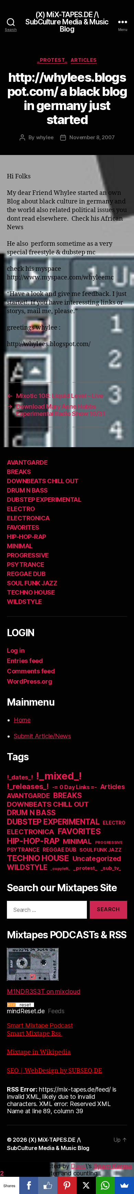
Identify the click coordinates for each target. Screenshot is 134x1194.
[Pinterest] (67, 1185)
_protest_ (52, 60)
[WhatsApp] (105, 1185)
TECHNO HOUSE (31, 592)
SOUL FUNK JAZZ (32, 583)
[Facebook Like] (47, 1185)
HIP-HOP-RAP (26, 536)
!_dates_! (20, 777)
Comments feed (31, 671)
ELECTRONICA (28, 518)
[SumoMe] (124, 1185)
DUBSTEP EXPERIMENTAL (44, 499)
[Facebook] (28, 1185)
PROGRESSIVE (28, 555)
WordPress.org (29, 681)
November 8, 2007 (91, 137)
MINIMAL (20, 546)
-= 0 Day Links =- (74, 787)
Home (22, 719)
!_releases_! (28, 786)
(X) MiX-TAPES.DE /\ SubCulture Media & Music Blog (66, 22)
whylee (44, 137)
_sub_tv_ (111, 868)
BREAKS (19, 471)
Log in (15, 650)
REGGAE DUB (26, 573)
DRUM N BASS (27, 490)
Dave (78, 1166)
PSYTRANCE (25, 564)
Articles (84, 60)
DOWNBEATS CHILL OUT (43, 481)
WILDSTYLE (24, 601)
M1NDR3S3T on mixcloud (43, 991)
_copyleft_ (60, 868)
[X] (86, 1185)
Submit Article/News (42, 736)
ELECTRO (21, 508)
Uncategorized (96, 858)
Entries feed (25, 660)
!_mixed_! (59, 776)
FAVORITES (23, 527)
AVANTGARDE (27, 462)
